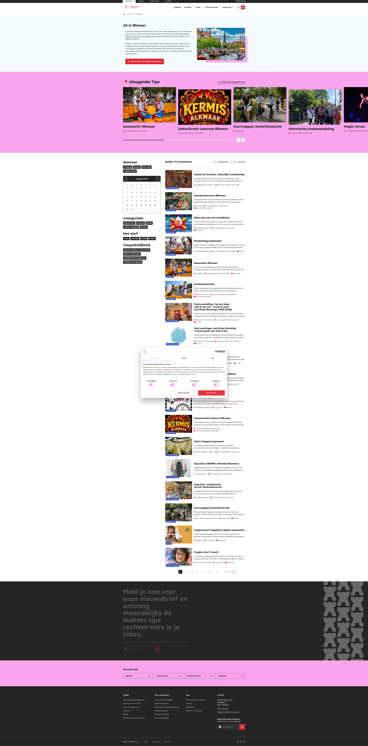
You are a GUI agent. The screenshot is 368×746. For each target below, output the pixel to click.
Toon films (241, 162)
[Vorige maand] (126, 179)
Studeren (168, 2)
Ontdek (187, 8)
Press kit (189, 703)
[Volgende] (234, 572)
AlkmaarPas (223, 162)
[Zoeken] (239, 8)
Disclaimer (167, 742)
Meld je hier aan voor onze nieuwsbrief (139, 36)
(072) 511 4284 (222, 708)
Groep (126, 238)
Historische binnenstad (131, 703)
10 (217, 572)
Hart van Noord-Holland (163, 700)
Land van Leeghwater (131, 707)
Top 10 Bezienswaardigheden (134, 700)
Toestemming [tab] (155, 358)
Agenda (177, 8)
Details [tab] (184, 358)
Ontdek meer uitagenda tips (232, 82)
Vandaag (127, 167)
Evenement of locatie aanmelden (167, 707)
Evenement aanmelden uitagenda (146, 61)
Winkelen (126, 711)
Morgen (137, 167)
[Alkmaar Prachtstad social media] (238, 742)
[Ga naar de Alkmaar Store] (243, 8)
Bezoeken (129, 2)
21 (150, 201)
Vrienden (134, 238)
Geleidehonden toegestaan (134, 258)
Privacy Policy (156, 742)
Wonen (141, 2)
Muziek (149, 223)
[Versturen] (157, 650)
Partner (152, 238)
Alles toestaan (211, 393)
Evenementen (129, 223)
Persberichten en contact (196, 700)
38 (226, 572)
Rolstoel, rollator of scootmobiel (136, 250)
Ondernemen (154, 2)
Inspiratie (227, 8)
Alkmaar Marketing (161, 714)
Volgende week (130, 171)
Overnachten (162, 676)
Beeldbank (190, 707)
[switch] (173, 384)
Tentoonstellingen (131, 227)
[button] (240, 2)
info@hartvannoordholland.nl (228, 712)
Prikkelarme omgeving (133, 262)
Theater (144, 227)
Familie (143, 238)
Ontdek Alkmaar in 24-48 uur (134, 718)
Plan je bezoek (211, 8)
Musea (125, 714)
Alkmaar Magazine (161, 718)
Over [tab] (212, 358)
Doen (198, 8)
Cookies (146, 742)
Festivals (140, 223)
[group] (149, 111)
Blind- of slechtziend (132, 254)
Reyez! (137, 742)
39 (230, 572)
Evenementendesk (161, 703)
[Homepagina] (124, 14)
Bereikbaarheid (194, 676)
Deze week (146, 167)
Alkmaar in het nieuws (194, 711)
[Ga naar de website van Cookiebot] (216, 351)
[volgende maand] (157, 179)
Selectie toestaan (183, 393)
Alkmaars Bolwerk (161, 711)
